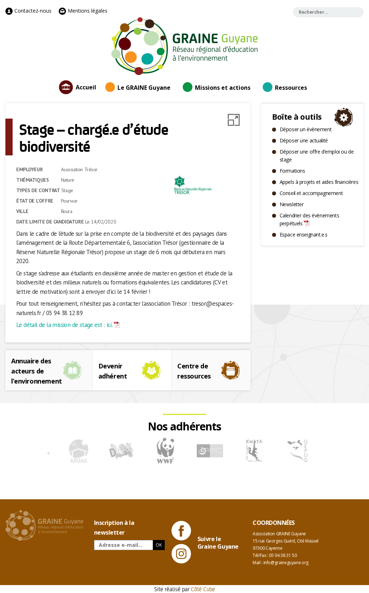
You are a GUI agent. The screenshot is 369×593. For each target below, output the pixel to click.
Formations (292, 170)
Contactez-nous (32, 10)
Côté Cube (203, 589)
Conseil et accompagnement (311, 193)
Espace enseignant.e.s (304, 234)
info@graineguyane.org (285, 562)
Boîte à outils (297, 116)
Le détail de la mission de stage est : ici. (64, 325)
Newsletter (292, 204)
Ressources (291, 88)
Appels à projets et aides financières (319, 181)
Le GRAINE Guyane (143, 88)
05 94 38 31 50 (283, 555)
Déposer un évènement (306, 129)
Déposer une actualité (304, 140)
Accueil (86, 87)
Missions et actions (222, 88)
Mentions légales (86, 10)
